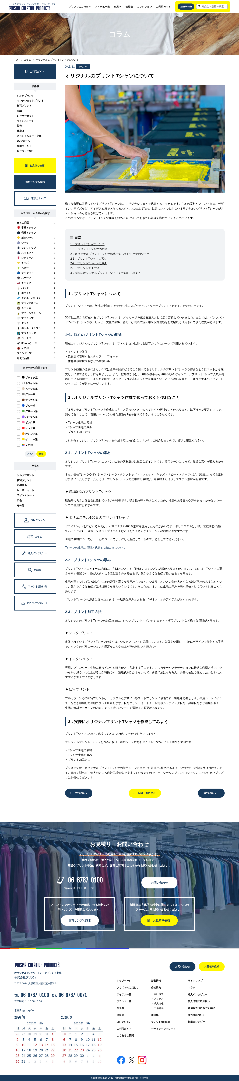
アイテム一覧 (102, 6)
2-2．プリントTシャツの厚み (88, 263)
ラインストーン (25, 120)
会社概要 (159, 994)
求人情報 (159, 1003)
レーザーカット (25, 115)
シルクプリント (25, 95)
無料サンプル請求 (80, 920)
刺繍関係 (22, 485)
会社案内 (156, 987)
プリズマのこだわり (80, 6)
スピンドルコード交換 (29, 135)
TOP (16, 59)
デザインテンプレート (163, 1028)
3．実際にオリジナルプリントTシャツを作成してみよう (105, 272)
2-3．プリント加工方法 (85, 268)
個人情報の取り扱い (199, 1001)
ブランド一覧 (124, 1001)
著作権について (196, 1014)
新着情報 (156, 980)
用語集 (155, 1015)
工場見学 (159, 1008)
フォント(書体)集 (160, 1022)
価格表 (129, 6)
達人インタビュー (198, 994)
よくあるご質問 (125, 1035)
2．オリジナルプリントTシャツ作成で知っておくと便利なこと (109, 253)
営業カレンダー (196, 1021)
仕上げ (20, 130)
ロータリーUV (25, 150)
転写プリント (24, 105)
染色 (19, 125)
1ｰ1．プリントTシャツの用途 (88, 249)
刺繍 (19, 110)
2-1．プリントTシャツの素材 (88, 258)
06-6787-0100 (85, 880)
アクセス (159, 998)
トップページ (124, 980)
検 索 (41, 454)
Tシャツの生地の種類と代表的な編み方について (95, 547)
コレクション (144, 6)
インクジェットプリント (30, 100)
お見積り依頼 (186, 6)
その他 (20, 505)
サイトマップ (195, 980)
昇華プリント (24, 146)
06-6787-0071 (73, 995)
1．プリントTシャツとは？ (87, 244)
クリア (30, 454)
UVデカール (23, 140)
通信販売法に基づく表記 (201, 1008)
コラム (27, 59)
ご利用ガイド (163, 6)
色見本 (117, 6)
